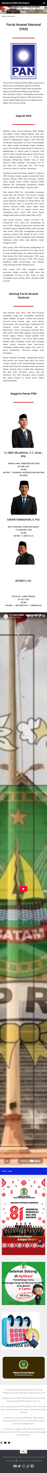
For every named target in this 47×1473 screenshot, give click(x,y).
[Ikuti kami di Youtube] (28, 615)
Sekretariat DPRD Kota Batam (15, 3)
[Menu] (44, 3)
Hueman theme (36, 1461)
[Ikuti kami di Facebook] (43, 615)
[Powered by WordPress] (16, 1461)
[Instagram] (1, 1443)
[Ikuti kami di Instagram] (36, 615)
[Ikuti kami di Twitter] (32, 615)
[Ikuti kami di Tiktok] (39, 615)
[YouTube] (5, 1443)
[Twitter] (9, 1443)
